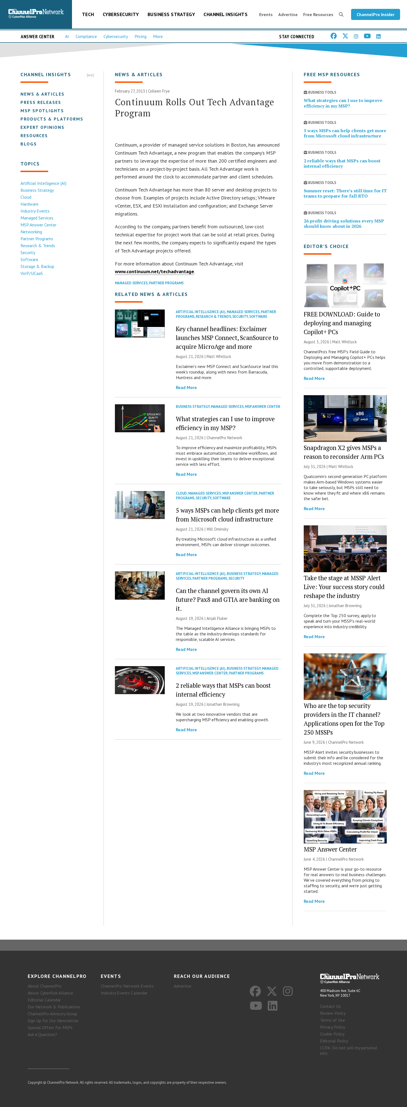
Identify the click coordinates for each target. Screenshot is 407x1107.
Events (266, 14)
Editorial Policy (334, 1041)
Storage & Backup (37, 266)
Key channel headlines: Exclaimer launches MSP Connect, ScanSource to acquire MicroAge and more (227, 338)
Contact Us (330, 1006)
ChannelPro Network (224, 437)
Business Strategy (171, 14)
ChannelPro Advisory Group (52, 1013)
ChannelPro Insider (376, 14)
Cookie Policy (332, 1034)
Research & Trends (37, 245)
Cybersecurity (121, 14)
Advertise (288, 14)
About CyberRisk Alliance (50, 993)
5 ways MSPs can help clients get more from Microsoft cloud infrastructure (345, 133)
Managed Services (36, 218)
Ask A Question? (42, 1034)
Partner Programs (36, 238)
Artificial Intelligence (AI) (43, 183)
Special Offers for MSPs (50, 1027)
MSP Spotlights (42, 110)
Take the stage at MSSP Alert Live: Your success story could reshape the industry (344, 587)
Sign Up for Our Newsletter (53, 1020)
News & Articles (42, 94)
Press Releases (40, 102)
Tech (88, 14)
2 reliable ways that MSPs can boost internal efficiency (342, 163)
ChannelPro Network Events (127, 986)
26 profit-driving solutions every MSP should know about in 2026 (344, 223)
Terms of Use (332, 1020)
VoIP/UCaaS (31, 273)
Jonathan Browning (223, 704)
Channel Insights (226, 14)
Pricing (140, 36)
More (158, 36)
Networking (31, 231)
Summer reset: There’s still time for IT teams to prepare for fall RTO (345, 193)
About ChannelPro (44, 986)
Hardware (29, 204)
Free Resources (318, 14)
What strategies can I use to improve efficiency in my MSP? (343, 103)
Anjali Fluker (217, 618)
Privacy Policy (332, 1027)
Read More (186, 387)
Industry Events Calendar (124, 993)
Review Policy (333, 1013)
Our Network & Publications (54, 1006)
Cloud (25, 197)
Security (27, 252)
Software (29, 259)
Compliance (86, 36)
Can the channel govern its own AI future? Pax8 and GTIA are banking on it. (228, 599)
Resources (34, 135)
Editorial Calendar (44, 1000)
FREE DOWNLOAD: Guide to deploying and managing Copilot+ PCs (342, 323)
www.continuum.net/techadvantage (154, 271)
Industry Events (35, 211)
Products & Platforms (51, 119)
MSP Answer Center (38, 224)
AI (67, 36)
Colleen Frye (159, 91)
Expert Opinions (42, 127)
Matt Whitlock (219, 356)
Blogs (28, 144)
